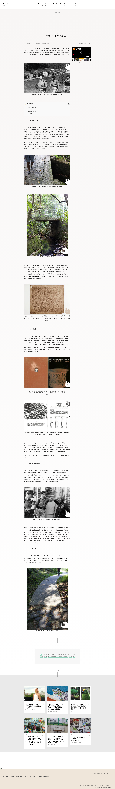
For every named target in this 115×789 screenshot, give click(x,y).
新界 (52, 654)
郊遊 (46, 654)
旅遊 (59, 654)
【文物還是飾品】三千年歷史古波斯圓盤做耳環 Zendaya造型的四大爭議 (33, 706)
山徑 (56, 654)
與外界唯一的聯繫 (32, 111)
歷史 (66, 654)
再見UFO (29, 746)
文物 (73, 654)
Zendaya (26, 709)
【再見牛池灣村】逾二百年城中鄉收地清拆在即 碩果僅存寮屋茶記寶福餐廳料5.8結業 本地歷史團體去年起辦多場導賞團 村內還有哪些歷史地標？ (56, 740)
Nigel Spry (62, 658)
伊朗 (34, 709)
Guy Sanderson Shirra (43, 658)
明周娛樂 (82, 785)
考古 (70, 654)
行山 (54, 654)
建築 (68, 654)
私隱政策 (87, 785)
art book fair (73, 742)
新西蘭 (76, 711)
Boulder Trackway (72, 658)
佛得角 (56, 711)
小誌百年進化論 (75, 740)
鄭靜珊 (38, 43)
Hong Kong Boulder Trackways (53, 658)
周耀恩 (44, 43)
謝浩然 (48, 43)
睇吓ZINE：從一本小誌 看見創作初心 (78, 738)
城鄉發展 (45, 656)
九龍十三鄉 (50, 744)
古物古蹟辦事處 (42, 276)
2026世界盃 (50, 711)
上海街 (26, 746)
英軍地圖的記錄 (32, 107)
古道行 (49, 654)
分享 (89, 43)
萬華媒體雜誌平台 (108, 785)
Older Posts (57, 759)
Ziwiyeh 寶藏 (31, 709)
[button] (81, 43)
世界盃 (54, 711)
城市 (32, 746)
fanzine (76, 742)
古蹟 (56, 744)
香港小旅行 (62, 654)
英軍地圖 (70, 656)
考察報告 (41, 656)
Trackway (66, 658)
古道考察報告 (31, 109)
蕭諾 (74, 656)
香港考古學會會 (51, 656)
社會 (57, 33)
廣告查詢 (96, 785)
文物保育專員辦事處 (32, 276)
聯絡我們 (101, 785)
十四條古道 (30, 113)
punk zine (79, 742)
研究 (75, 654)
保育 (44, 654)
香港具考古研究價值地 (59, 558)
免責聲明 (91, 785)
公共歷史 (53, 744)
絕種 (73, 711)
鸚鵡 (71, 711)
